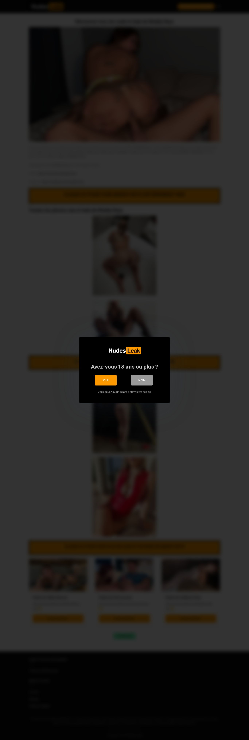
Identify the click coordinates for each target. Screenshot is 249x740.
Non (141, 380)
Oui (105, 380)
